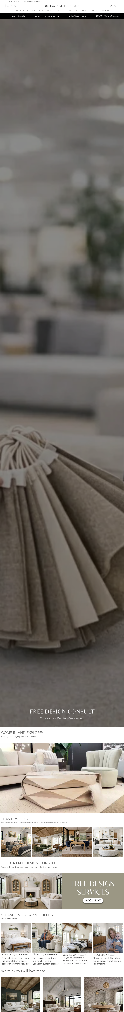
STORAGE (85, 11)
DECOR (94, 11)
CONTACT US (105, 11)
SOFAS (41, 11)
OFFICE (77, 11)
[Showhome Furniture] (62, 6)
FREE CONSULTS (32, 11)
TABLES (60, 11)
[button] (115, 6)
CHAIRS (69, 11)
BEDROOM (50, 11)
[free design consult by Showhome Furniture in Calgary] (62, 891)
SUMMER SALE (19, 11)
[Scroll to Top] (121, 1003)
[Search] (8, 6)
